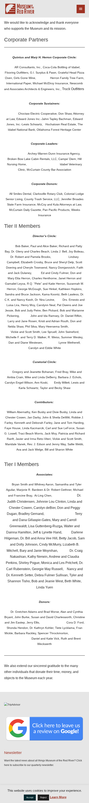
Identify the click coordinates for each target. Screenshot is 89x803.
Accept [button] (29, 797)
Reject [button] (43, 797)
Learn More (58, 797)
